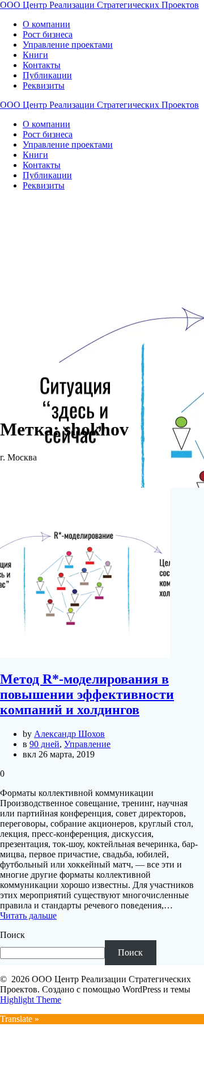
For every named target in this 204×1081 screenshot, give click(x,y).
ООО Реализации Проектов (99, 5)
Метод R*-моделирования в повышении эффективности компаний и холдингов (87, 694)
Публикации (47, 75)
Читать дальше (28, 915)
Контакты (42, 65)
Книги (35, 55)
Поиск (12, 935)
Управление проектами (68, 44)
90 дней (44, 744)
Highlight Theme (30, 999)
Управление (87, 744)
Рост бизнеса (48, 34)
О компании (46, 24)
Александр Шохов (69, 734)
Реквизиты (44, 85)
